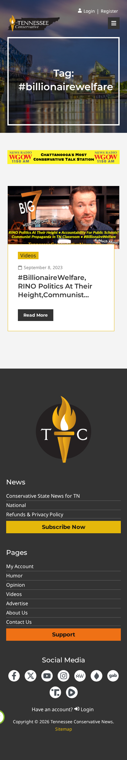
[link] (86, 11)
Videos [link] (28, 255)
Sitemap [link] (63, 729)
